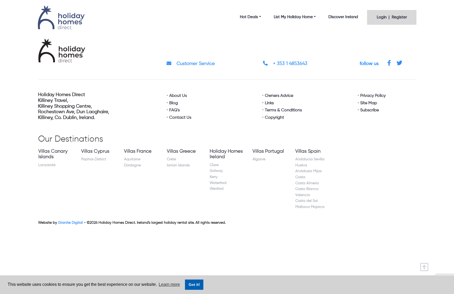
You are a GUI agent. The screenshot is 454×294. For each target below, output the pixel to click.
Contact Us (180, 118)
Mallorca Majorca (309, 207)
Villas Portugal (268, 151)
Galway (216, 171)
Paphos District (93, 159)
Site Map (368, 103)
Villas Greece (181, 151)
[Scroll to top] (425, 265)
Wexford (217, 189)
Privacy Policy (373, 96)
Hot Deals (249, 17)
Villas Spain (308, 151)
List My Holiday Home (293, 17)
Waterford (218, 183)
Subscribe (369, 110)
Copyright (274, 118)
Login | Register (392, 17)
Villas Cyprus (95, 151)
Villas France (138, 151)
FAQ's (174, 110)
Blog (173, 103)
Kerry (214, 177)
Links (269, 103)
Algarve (258, 159)
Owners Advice (279, 96)
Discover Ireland (343, 17)
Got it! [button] (194, 284)
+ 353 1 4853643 (289, 63)
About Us (178, 96)
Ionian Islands (178, 165)
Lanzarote (46, 165)
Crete (171, 159)
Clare (214, 165)
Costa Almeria (307, 183)
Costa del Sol (306, 201)
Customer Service (195, 63)
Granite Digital (70, 223)
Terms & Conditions (283, 110)
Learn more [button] (169, 284)
